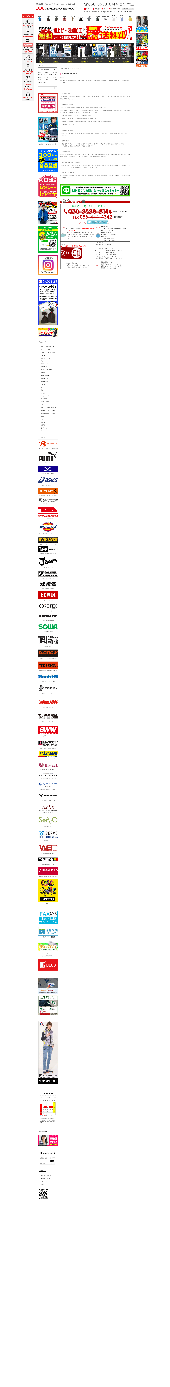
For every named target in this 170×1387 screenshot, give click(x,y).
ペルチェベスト (45, 364)
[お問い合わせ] (115, 9)
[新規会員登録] (97, 9)
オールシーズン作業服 (47, 369)
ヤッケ (42, 419)
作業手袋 (43, 422)
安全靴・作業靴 (45, 401)
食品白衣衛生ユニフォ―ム (48, 413)
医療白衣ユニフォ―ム (47, 404)
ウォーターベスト (45, 358)
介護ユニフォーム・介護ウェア (49, 407)
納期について (44, 1181)
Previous (37, 53)
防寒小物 (43, 384)
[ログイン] (88, 9)
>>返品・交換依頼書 (48, 937)
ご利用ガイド (42, 1171)
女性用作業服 (44, 381)
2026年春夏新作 (45, 70)
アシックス (49, 80)
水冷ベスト (44, 355)
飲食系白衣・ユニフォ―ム (48, 410)
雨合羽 (42, 416)
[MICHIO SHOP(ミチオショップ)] (128, 9)
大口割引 (43, 1184)
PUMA (50, 75)
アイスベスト (44, 361)
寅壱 (50, 77)
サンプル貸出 (128, 11)
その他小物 (44, 428)
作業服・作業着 (63, 68)
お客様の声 (108, 11)
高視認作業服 (44, 378)
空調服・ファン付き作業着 (48, 352)
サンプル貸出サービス (47, 1175)
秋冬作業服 (44, 372)
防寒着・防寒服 (45, 375)
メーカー (43, 431)
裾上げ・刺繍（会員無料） (48, 346)
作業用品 (43, 425)
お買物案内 (95, 11)
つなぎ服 (43, 393)
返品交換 (87, 11)
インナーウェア (45, 396)
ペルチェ (47, 72)
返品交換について (45, 1178)
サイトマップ (118, 11)
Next (132, 53)
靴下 (42, 390)
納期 (102, 11)
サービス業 (44, 399)
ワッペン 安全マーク (47, 349)
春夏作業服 (44, 367)
